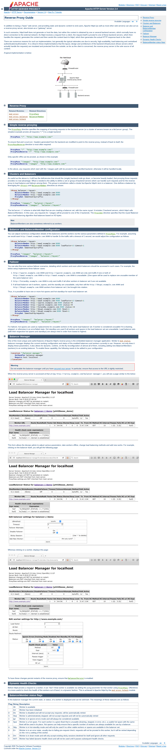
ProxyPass (34, 114)
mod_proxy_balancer (18, 117)
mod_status (125, 341)
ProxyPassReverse (16, 145)
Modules (122, 5)
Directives (130, 5)
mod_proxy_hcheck (17, 119)
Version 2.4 (41, 12)
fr (137, 21)
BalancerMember (36, 117)
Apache (7, 12)
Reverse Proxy (148, 18)
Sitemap (152, 5)
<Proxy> (24, 186)
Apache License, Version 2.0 (30, 748)
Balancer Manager (150, 36)
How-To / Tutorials (55, 12)
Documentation (29, 12)
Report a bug (161, 5)
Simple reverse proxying (152, 20)
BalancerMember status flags (154, 42)
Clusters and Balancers (152, 23)
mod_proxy (14, 114)
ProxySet (98, 213)
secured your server (62, 368)
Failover (146, 34)
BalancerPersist (76, 678)
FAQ (137, 5)
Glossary (143, 5)
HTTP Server (17, 12)
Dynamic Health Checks (152, 39)
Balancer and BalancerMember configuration (149, 28)
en (132, 21)
